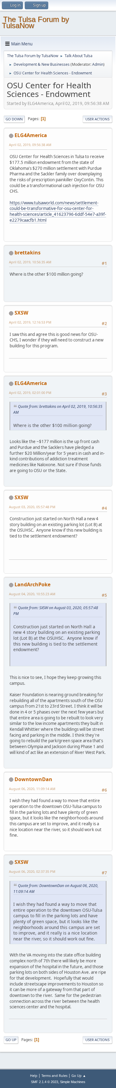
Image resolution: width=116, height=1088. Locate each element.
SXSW (21, 312)
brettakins (28, 252)
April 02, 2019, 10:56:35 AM (30, 262)
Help (33, 1075)
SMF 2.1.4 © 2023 (44, 1082)
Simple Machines (72, 1082)
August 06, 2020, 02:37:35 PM (32, 871)
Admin (97, 64)
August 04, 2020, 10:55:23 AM (32, 594)
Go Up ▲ (78, 1075)
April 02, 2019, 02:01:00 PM (30, 392)
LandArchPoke (32, 584)
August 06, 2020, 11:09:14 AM (32, 788)
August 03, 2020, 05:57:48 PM (32, 506)
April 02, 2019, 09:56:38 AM (30, 144)
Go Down (14, 119)
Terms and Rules (54, 1075)
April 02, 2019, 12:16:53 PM (30, 322)
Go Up (11, 1039)
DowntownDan (33, 779)
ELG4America (31, 135)
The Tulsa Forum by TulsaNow (35, 22)
